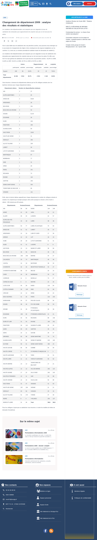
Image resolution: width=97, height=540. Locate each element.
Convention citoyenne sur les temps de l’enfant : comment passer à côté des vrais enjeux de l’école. (78, 39)
